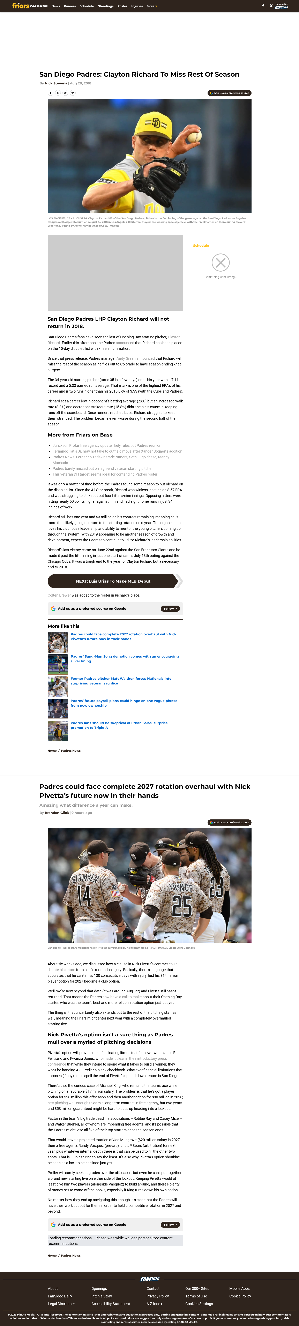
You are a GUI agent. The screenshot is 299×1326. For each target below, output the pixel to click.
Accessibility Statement (110, 1304)
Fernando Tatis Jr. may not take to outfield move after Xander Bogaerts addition (117, 451)
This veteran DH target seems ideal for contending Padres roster (105, 474)
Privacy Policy (158, 1296)
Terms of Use (196, 1296)
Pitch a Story (101, 1296)
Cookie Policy (240, 1296)
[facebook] (263, 5)
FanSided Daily (60, 1296)
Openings (99, 1288)
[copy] (73, 93)
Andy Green (126, 358)
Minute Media (26, 1314)
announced (125, 343)
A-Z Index (154, 1304)
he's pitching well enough (68, 1103)
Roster (122, 6)
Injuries (137, 6)
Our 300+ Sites (197, 1288)
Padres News (71, 750)
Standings (105, 6)
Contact (153, 1288)
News (56, 6)
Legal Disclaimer (61, 1304)
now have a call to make (122, 997)
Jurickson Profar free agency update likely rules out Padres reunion (107, 445)
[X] (271, 5)
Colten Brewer (59, 595)
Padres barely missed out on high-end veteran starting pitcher (103, 468)
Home (52, 750)
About (53, 1288)
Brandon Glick (57, 813)
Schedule (87, 6)
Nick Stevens (56, 83)
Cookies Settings (199, 1304)
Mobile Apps (239, 1288)
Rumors (70, 6)
